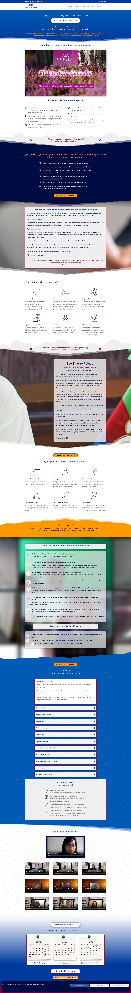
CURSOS (93, 6)
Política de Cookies (6, 990)
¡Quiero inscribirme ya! (65, 455)
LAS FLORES (77, 6)
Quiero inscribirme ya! (65, 195)
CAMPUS (99, 6)
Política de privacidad (15, 990)
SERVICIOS (85, 6)
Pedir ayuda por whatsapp (65, 978)
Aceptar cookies (80, 985)
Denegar (99, 985)
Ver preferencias (119, 985)
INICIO (69, 6)
